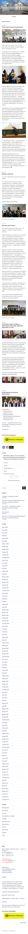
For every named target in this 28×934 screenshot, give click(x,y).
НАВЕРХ (4, 877)
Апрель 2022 (5, 670)
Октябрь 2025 (5, 554)
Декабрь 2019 (5, 739)
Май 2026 (4, 535)
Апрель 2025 (5, 571)
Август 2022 (5, 659)
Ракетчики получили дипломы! (12, 27)
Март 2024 (4, 607)
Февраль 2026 (5, 543)
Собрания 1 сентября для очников (10, 496)
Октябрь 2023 (5, 620)
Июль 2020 (4, 722)
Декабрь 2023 (5, 615)
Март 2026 (4, 541)
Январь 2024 (5, 612)
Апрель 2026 (5, 538)
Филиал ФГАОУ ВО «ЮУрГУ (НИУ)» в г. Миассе (13, 898)
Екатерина (5, 418)
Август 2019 (5, 750)
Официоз (4, 832)
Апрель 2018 (5, 783)
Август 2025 (5, 560)
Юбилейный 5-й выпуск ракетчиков (10, 393)
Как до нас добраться (7, 872)
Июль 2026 (4, 530)
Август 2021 (5, 692)
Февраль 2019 (5, 763)
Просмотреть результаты (14, 480)
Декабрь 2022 (5, 648)
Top (27, 933)
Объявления (5, 829)
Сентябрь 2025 (5, 557)
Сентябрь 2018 (5, 777)
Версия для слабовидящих (16, 439)
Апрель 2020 (5, 728)
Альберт (5, 411)
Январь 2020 (5, 736)
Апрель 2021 (5, 703)
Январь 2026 (5, 546)
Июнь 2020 (4, 725)
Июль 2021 (4, 695)
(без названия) (5, 512)
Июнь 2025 (4, 565)
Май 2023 (4, 634)
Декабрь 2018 (5, 769)
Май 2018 (4, 780)
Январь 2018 (5, 788)
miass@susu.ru (9, 852)
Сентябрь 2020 (5, 719)
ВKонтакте (4, 901)
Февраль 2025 (5, 576)
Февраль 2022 (5, 675)
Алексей (5, 416)
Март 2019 (4, 761)
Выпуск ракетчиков (8, 225)
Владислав (6, 414)
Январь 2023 (5, 645)
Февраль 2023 (5, 642)
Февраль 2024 (5, 609)
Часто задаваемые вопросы (8, 869)
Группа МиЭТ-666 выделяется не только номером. (14, 342)
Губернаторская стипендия (8, 816)
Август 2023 (5, 626)
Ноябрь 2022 (5, 651)
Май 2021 (4, 700)
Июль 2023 (4, 629)
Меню (14, 16)
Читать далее (5, 429)
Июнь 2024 (4, 598)
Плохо (5, 471)
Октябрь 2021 (5, 686)
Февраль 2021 (5, 708)
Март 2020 (4, 730)
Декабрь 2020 (5, 714)
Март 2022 (4, 673)
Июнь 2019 (4, 752)
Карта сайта (23, 922)
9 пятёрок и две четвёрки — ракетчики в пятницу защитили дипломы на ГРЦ (12, 325)
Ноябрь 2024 (5, 585)
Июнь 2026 (4, 532)
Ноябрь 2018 (5, 772)
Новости (4, 827)
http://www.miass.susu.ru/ (8, 907)
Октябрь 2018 (5, 774)
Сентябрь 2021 (5, 689)
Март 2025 (4, 574)
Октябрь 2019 (5, 744)
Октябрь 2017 (5, 796)
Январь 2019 (5, 766)
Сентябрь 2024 (5, 590)
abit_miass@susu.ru (10, 860)
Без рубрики (5, 810)
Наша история (5, 824)
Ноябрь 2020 (5, 717)
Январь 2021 (5, 711)
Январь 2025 (5, 579)
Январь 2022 (5, 678)
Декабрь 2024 (5, 582)
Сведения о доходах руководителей (10, 891)
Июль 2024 (4, 596)
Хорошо (5, 465)
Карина (5, 413)
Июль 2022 (4, 662)
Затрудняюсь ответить (9, 473)
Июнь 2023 (4, 631)
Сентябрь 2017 (5, 799)
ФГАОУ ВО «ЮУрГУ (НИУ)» (8, 895)
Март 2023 (4, 640)
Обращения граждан (7, 870)
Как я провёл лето (6, 821)
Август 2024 (5, 593)
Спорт (3, 835)
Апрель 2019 (5, 758)
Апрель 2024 (5, 604)
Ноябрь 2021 (5, 684)
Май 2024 (4, 601)
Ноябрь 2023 (5, 618)
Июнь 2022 (4, 664)
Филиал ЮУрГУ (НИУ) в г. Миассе (13, 9)
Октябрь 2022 (5, 653)
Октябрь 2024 (5, 587)
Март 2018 (4, 785)
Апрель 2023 (5, 637)
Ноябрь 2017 (5, 794)
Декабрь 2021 (5, 681)
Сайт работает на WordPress (8, 930)
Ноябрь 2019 (5, 741)
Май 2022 (4, 667)
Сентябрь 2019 (5, 747)
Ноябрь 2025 (5, 552)
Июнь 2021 (4, 697)
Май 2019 (4, 755)
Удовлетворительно (8, 468)
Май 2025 (4, 568)
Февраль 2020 (5, 733)
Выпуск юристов (7, 174)
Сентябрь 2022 (5, 656)
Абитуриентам (5, 807)
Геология (4, 813)
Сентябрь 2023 (5, 623)
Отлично (6, 462)
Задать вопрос (5, 867)
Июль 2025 (4, 563)
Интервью (4, 818)
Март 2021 (4, 706)
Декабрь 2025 (5, 549)
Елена (4, 419)
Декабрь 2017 (5, 791)
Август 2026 (5, 527)
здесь (12, 219)
